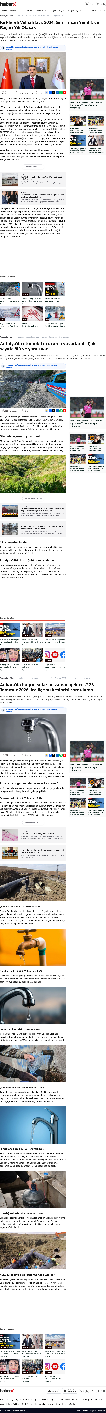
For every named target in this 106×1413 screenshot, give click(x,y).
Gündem (13, 678)
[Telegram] (98, 1391)
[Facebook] (87, 4)
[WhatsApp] (61, 92)
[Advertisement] (33, 257)
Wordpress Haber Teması (97, 1411)
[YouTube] (64, 92)
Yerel (12, 16)
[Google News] (46, 92)
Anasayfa (4, 16)
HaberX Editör (7, 93)
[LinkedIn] (103, 4)
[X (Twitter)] (92, 4)
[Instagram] (98, 4)
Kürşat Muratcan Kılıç (9, 412)
